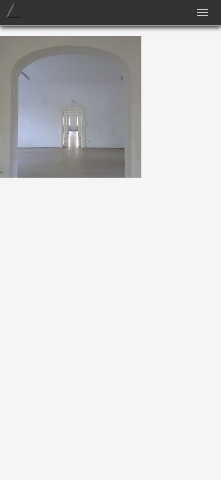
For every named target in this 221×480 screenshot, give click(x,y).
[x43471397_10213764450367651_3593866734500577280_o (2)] (70, 174)
